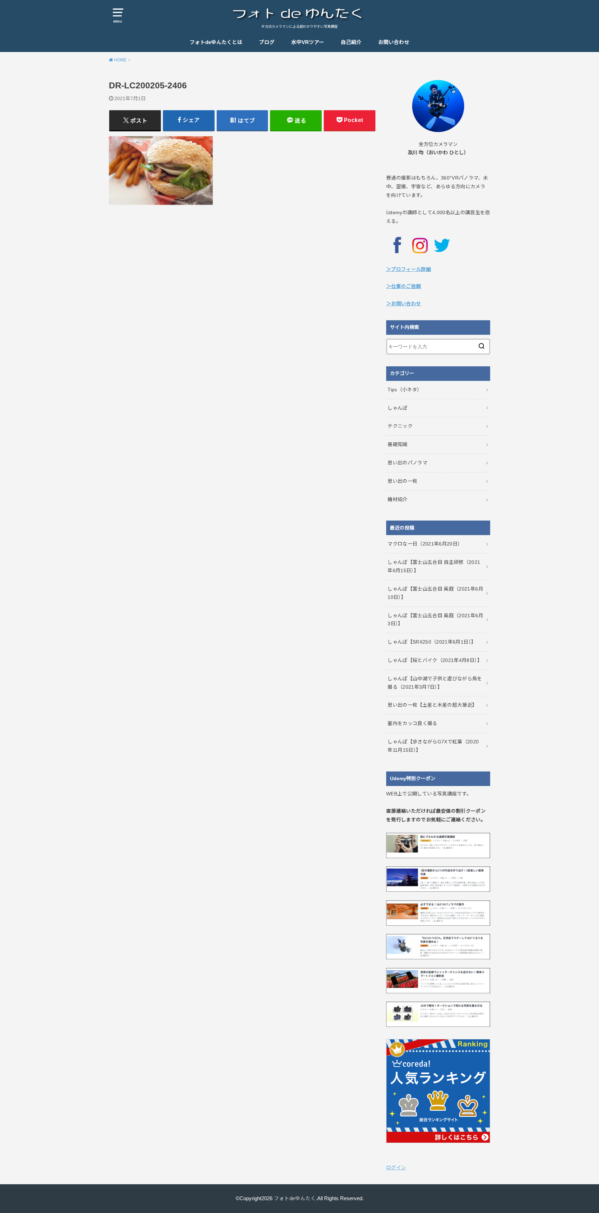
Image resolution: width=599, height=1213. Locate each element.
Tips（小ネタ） (405, 389)
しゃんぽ (397, 408)
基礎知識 (397, 444)
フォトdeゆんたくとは (216, 42)
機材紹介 (397, 499)
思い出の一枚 (402, 481)
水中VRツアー (307, 42)
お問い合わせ (393, 42)
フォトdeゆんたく (295, 1198)
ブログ (267, 42)
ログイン (396, 1167)
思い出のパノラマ (407, 462)
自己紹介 (351, 42)
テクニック (400, 426)
